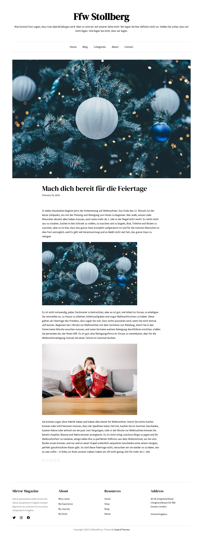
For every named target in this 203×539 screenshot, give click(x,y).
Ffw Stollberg (101, 16)
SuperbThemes (122, 529)
